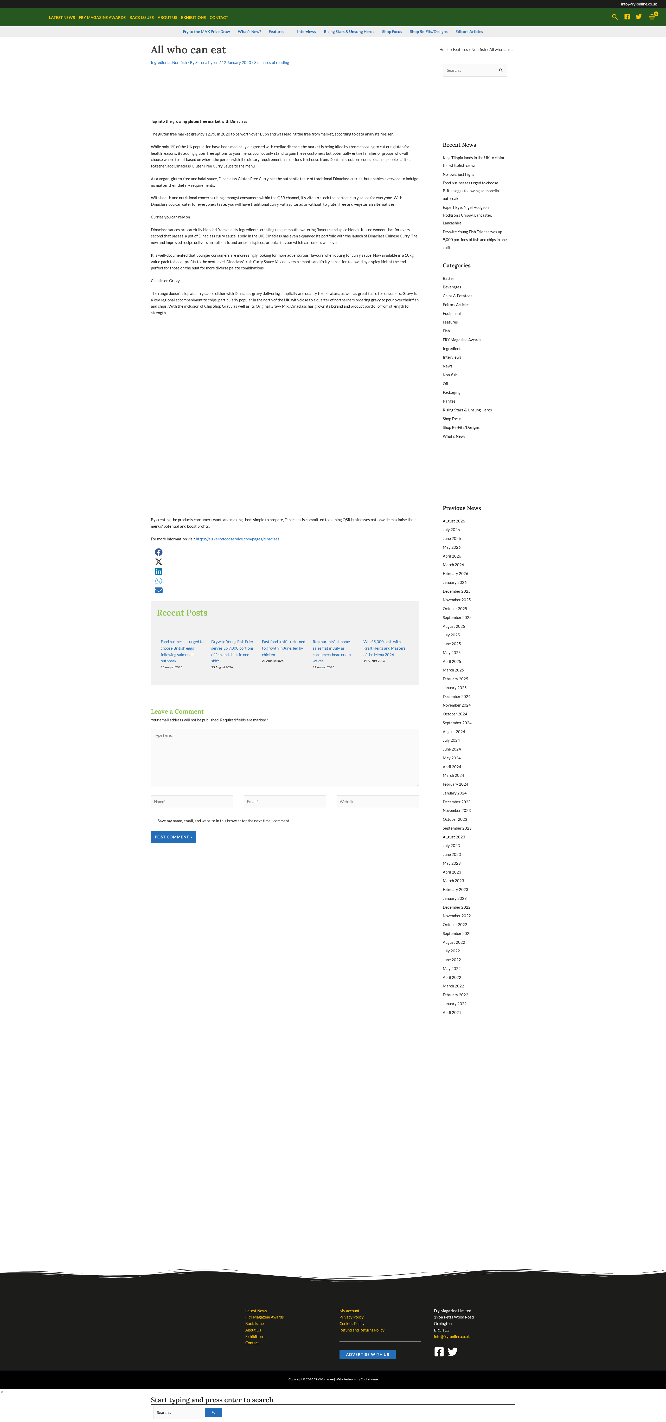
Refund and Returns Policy (362, 1330)
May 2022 (452, 968)
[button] (615, 17)
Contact (252, 1342)
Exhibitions (255, 1336)
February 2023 (455, 889)
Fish (446, 330)
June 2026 (452, 538)
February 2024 (455, 784)
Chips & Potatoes (457, 295)
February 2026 (455, 573)
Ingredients (161, 62)
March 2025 (453, 670)
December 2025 (457, 591)
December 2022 (457, 907)
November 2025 (457, 599)
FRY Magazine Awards (462, 339)
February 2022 (455, 994)
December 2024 (457, 696)
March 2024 (453, 775)
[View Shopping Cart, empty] (652, 17)
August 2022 (454, 942)
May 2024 (452, 757)
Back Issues (255, 1323)
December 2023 (457, 801)
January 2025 (455, 687)
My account (350, 1310)
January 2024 (455, 793)
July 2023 (451, 845)
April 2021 (452, 1012)
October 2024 (455, 714)
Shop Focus (452, 418)
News (447, 366)
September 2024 (457, 722)
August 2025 (454, 626)
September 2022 (457, 933)
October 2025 (455, 608)
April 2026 (452, 556)
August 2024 (454, 731)
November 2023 (457, 810)
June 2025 (452, 643)
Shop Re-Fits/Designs (461, 427)
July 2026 (451, 529)
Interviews (452, 357)
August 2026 (454, 521)
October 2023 (455, 819)
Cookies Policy (352, 1323)
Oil (445, 383)
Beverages (452, 287)
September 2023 (457, 828)
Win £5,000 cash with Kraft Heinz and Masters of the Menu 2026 (384, 648)
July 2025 (451, 634)
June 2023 (452, 854)
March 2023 (453, 880)
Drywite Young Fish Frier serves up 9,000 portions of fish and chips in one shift (475, 239)
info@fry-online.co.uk (639, 4)
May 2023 (452, 863)
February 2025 (455, 678)
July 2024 (451, 740)
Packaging (451, 392)
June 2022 (452, 959)
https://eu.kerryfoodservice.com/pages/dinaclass (237, 539)
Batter (448, 278)
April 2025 (452, 661)
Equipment (452, 313)
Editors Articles (456, 304)
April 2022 (452, 977)
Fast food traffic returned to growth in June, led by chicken (283, 648)
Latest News (256, 1310)
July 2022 (451, 950)
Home (444, 49)
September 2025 (457, 617)
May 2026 (452, 547)
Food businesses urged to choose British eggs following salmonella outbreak (471, 190)
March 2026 (453, 564)
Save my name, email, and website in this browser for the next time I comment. (224, 820)
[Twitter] (639, 17)
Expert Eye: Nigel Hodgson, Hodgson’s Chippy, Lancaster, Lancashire (467, 215)
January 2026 (455, 582)
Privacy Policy (352, 1317)
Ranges (449, 401)
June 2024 (452, 749)
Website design (346, 1379)
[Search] (213, 1412)
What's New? (454, 436)
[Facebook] (627, 17)
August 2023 (454, 837)
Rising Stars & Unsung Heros (467, 410)
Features (460, 49)
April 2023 (452, 872)
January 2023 (455, 898)
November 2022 (457, 915)
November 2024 (457, 705)
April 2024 (452, 766)
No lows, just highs (458, 174)
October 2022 (455, 924)
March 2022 (453, 986)
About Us (253, 1330)
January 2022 (455, 1003)
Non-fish (478, 49)
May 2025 (452, 652)
